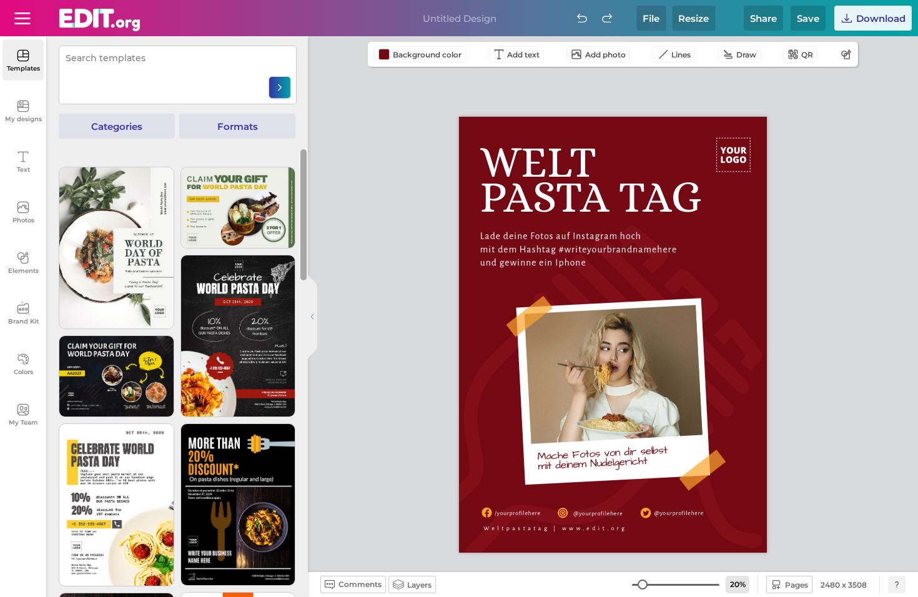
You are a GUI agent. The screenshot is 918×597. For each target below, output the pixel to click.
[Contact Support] (897, 584)
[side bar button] (312, 316)
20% (738, 584)
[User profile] (22, 18)
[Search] (279, 87)
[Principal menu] (99, 20)
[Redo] (607, 18)
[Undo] (582, 18)
